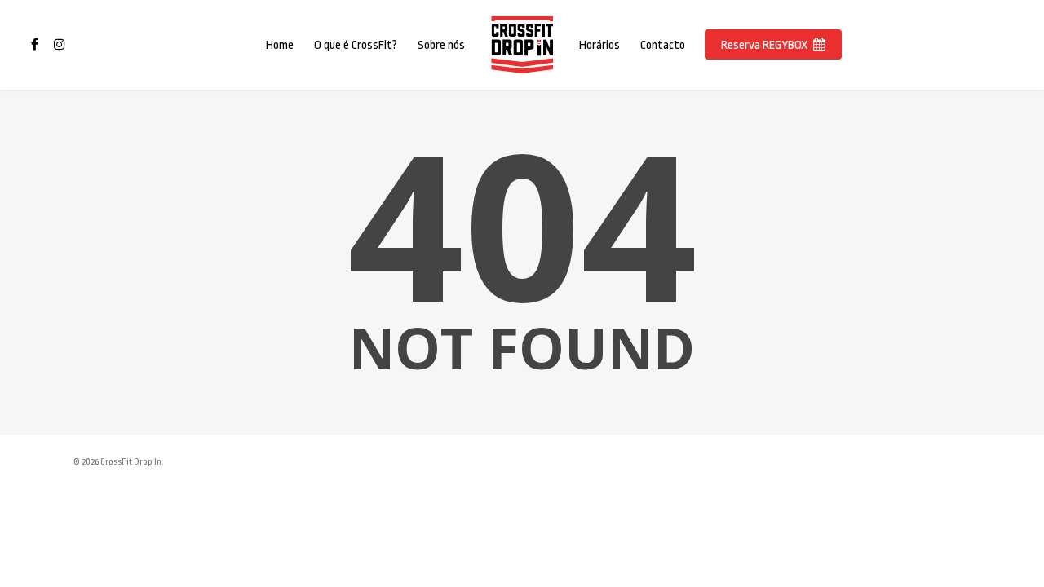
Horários (599, 45)
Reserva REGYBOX (764, 45)
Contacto (662, 45)
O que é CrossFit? (355, 45)
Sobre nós (441, 45)
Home (280, 45)
